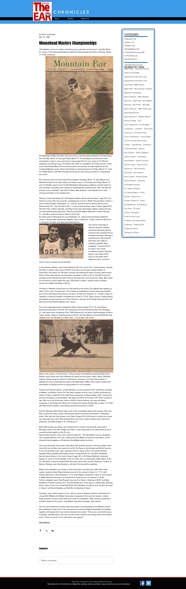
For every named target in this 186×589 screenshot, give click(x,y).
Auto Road (128, 85)
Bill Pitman (137, 105)
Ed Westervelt (130, 204)
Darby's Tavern (130, 156)
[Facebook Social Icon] (142, 583)
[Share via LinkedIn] (52, 530)
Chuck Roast (146, 137)
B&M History (139, 85)
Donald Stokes (142, 176)
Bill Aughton (147, 100)
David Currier (142, 164)
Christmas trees (140, 132)
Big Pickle (137, 100)
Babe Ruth (128, 89)
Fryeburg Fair (138, 224)
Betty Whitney (143, 97)
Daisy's (141, 148)
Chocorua (128, 132)
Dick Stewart (138, 172)
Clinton (127, 144)
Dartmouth (142, 156)
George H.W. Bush (131, 232)
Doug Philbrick (130, 180)
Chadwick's (129, 129)
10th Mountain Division (133, 65)
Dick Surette (129, 176)
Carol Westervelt (131, 125)
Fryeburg (128, 224)
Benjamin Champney (132, 93)
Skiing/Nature (44, 522)
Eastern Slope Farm (132, 196)
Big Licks (128, 100)
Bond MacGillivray (131, 113)
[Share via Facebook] (40, 530)
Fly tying (136, 208)
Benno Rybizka (130, 97)
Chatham (138, 129)
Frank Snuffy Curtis (132, 216)
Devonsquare (139, 168)
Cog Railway (136, 144)
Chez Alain (148, 129)
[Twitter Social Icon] (148, 583)
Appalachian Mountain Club (135, 77)
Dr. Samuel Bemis (131, 192)
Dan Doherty (129, 152)
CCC (139, 120)
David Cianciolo (142, 160)
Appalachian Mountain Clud (135, 81)
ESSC (142, 192)
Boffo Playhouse (144, 109)
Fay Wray (128, 208)
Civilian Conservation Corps (135, 140)
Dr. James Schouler (132, 188)
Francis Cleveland (131, 212)
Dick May (128, 172)
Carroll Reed (144, 125)
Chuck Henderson (131, 137)
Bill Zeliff (146, 105)
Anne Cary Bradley (132, 73)
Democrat (128, 168)
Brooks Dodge (130, 120)
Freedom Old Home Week (134, 220)
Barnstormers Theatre (143, 89)
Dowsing (141, 180)
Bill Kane (127, 105)
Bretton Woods (144, 117)
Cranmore (147, 144)
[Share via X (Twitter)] (46, 530)
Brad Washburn (130, 117)
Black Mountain (130, 109)
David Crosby (129, 164)
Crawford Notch (130, 148)
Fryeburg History (131, 228)
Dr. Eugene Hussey (132, 184)
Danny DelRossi (142, 152)
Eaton (142, 200)
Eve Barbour (142, 204)
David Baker (129, 160)
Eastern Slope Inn (131, 200)
